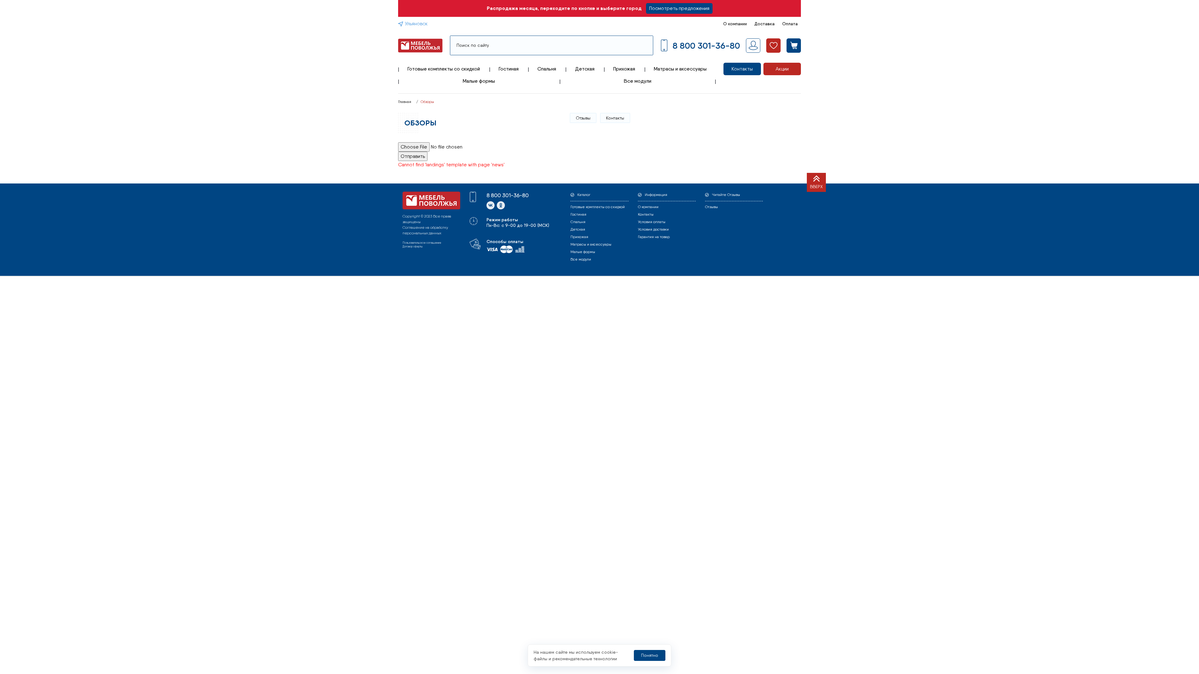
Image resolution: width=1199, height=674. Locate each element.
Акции (782, 69)
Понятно (649, 655)
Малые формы (479, 81)
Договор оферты (412, 246)
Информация (656, 195)
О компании (735, 23)
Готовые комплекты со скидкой (443, 69)
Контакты (742, 69)
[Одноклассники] (501, 205)
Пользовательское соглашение (421, 242)
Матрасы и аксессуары (680, 69)
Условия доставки (653, 229)
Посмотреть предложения (679, 8)
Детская (585, 69)
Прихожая (624, 69)
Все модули (637, 81)
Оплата (790, 23)
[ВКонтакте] (490, 205)
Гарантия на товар (654, 237)
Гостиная (509, 69)
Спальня (546, 69)
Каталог (583, 195)
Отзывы (583, 117)
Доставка (764, 23)
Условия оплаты (651, 222)
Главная (404, 102)
